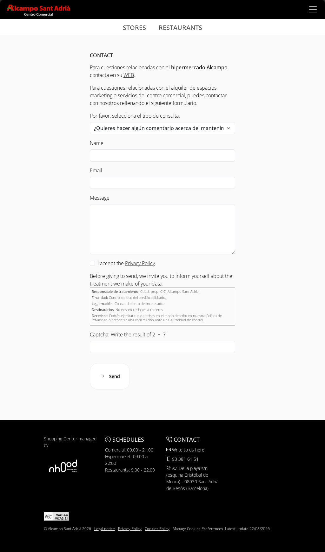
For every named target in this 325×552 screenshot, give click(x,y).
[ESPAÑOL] (38, 9)
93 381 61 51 (185, 459)
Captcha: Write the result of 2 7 (128, 334)
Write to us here (187, 450)
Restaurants (180, 27)
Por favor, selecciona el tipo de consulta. (135, 115)
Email (96, 170)
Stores (134, 27)
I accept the (110, 263)
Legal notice (104, 528)
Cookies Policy (157, 528)
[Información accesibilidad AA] (56, 516)
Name (96, 143)
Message (99, 197)
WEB (128, 75)
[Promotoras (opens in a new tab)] (63, 466)
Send (114, 376)
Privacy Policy (130, 528)
